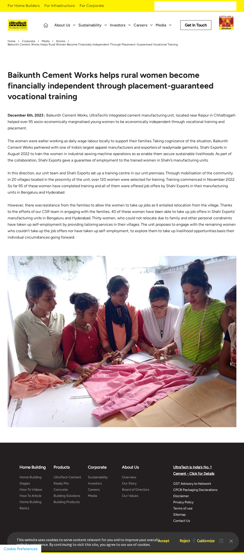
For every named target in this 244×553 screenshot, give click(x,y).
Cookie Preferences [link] (20, 549)
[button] (231, 540)
